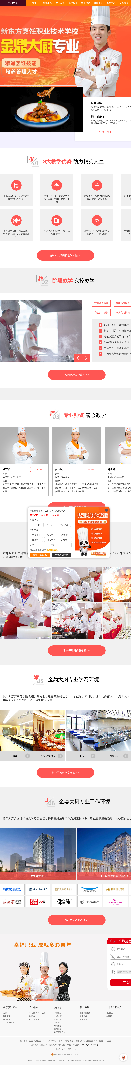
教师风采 (109, 1016)
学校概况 (47, 3)
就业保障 (85, 3)
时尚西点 (58, 1026)
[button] (78, 358)
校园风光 (109, 1013)
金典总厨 (58, 1013)
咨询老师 (38, 469)
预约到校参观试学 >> (77, 374)
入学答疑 (124, 3)
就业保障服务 (85, 1013)
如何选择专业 (34, 1019)
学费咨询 (32, 1016)
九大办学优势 (8, 1023)
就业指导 (83, 1019)
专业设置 (60, 3)
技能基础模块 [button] (101, 303)
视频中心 (111, 3)
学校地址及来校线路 (37, 1013)
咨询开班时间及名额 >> (76, 650)
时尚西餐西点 (59, 1032)
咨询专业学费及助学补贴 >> (65, 255)
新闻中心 (98, 3)
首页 (34, 3)
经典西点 (58, 1029)
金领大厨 (58, 1019)
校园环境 (6, 1019)
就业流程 (83, 1016)
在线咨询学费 (61, 555)
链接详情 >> (106, 132)
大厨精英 (58, 1023)
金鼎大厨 (58, 1016)
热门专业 (12, 3)
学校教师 (73, 3)
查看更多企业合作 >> (77, 920)
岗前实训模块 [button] (101, 312)
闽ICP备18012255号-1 (90, 1045)
